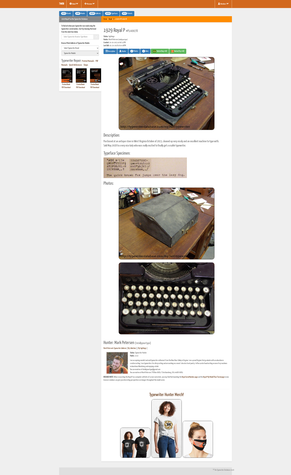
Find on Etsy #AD (179, 51)
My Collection (132, 348)
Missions (90, 4)
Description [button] (111, 51)
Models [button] (80, 14)
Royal (110, 19)
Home (105, 19)
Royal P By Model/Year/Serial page (213, 377)
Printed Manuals (88, 61)
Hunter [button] (123, 51)
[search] (80, 48)
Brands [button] (66, 14)
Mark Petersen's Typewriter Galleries (115, 348)
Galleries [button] (95, 14)
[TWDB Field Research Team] (198, 439)
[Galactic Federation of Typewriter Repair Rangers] (166, 428)
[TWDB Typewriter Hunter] (135, 443)
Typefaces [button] (112, 14)
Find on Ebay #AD (161, 51)
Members (223, 4)
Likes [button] (146, 51)
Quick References (75, 65)
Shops (86, 65)
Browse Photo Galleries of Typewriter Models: (75, 43)
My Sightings (142, 348)
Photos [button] (134, 51)
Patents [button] (127, 14)
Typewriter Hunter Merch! (166, 395)
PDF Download (66, 87)
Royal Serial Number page (190, 377)
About (74, 4)
